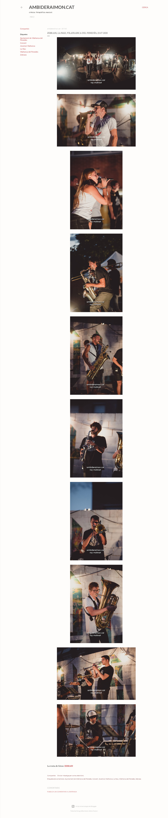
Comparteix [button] (24, 29)
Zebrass (23, 55)
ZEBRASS (68, 766)
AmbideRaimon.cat (52, 7)
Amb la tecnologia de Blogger (86, 806)
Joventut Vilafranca (27, 46)
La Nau (23, 49)
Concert (23, 43)
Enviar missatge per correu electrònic (71, 775)
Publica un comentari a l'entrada (62, 792)
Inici (32, 17)
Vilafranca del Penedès (29, 52)
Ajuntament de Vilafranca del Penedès (78, 779)
